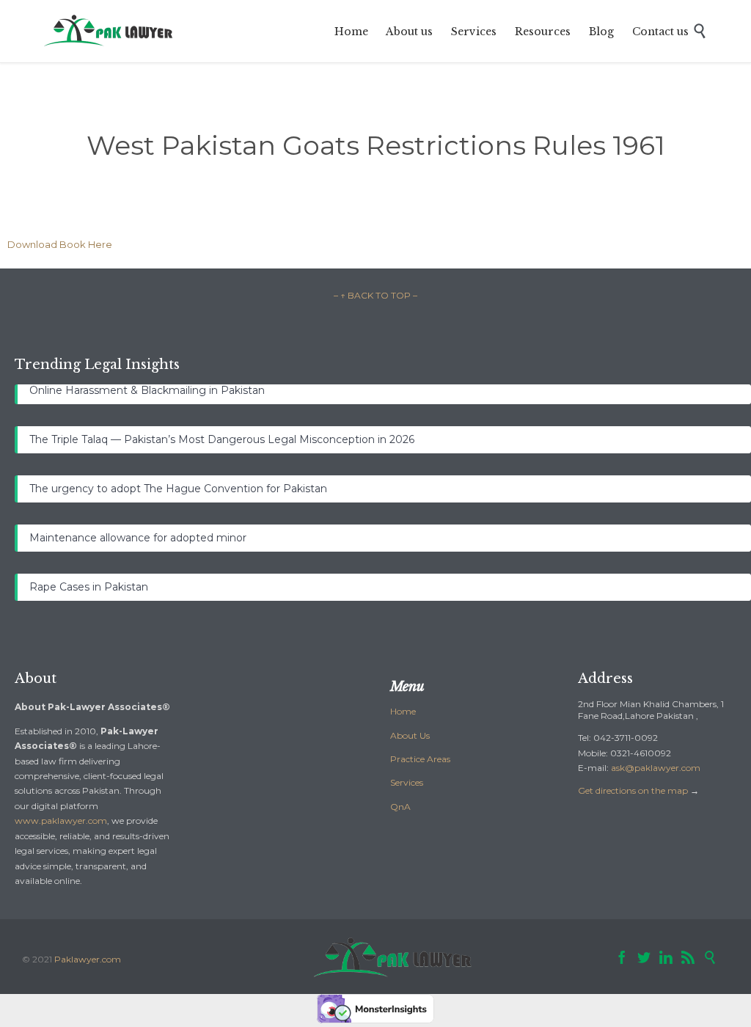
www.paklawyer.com (61, 820)
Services (406, 782)
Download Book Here (59, 244)
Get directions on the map (633, 790)
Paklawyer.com (87, 959)
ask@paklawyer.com (655, 767)
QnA (400, 806)
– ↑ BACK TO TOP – (375, 295)
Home (403, 711)
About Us (410, 735)
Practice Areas (420, 758)
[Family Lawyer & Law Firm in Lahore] (109, 31)
